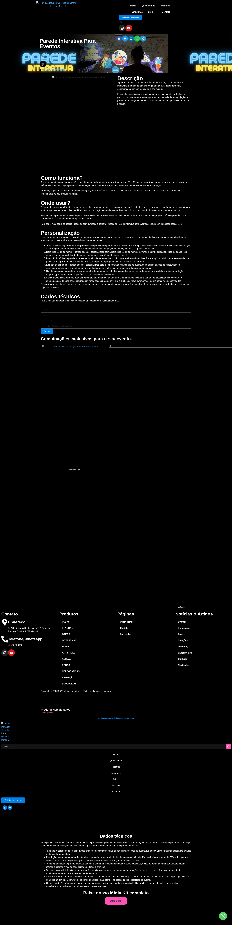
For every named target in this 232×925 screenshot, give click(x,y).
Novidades (183, 665)
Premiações (184, 628)
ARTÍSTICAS (68, 653)
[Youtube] (128, 28)
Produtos (165, 6)
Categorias (137, 12)
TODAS (66, 622)
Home (133, 6)
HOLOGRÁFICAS (71, 671)
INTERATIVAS (69, 640)
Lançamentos (185, 653)
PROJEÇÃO (68, 677)
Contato (166, 12)
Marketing (183, 646)
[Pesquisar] (228, 746)
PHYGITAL (67, 628)
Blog (150, 12)
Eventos (182, 622)
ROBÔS (66, 665)
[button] (121, 22)
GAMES (66, 634)
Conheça (182, 659)
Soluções (183, 640)
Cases (181, 634)
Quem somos (148, 6)
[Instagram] (122, 28)
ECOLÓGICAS (69, 684)
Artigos (116, 779)
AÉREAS (66, 659)
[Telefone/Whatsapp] (4, 639)
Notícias (116, 785)
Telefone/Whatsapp (25, 639)
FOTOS (65, 646)
